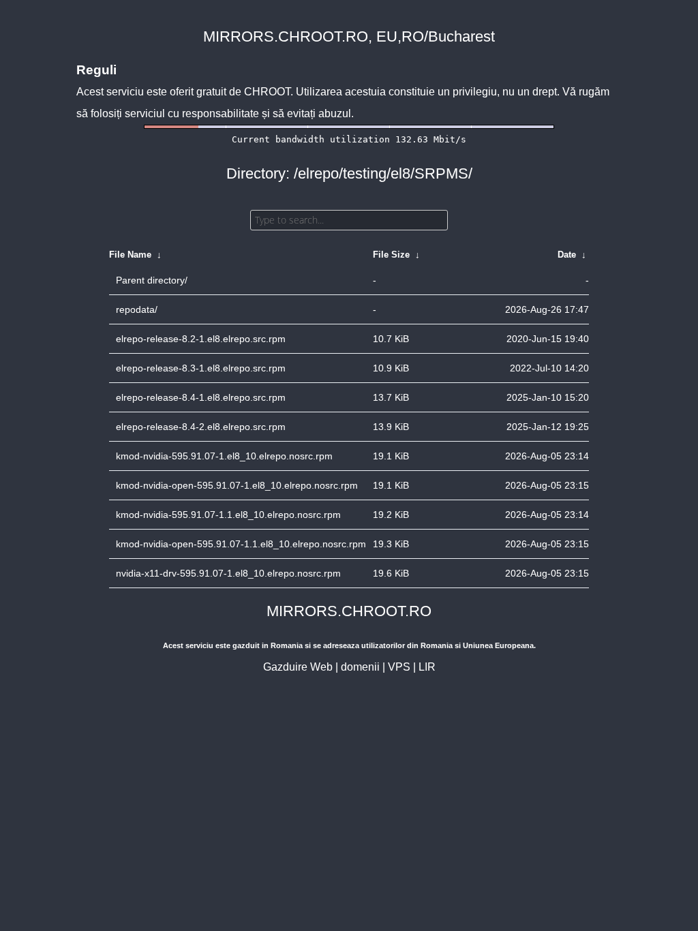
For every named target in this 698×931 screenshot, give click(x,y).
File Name (130, 254)
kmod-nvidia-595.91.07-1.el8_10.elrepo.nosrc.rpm (224, 456)
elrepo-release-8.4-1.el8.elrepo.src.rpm (201, 397)
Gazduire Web (298, 667)
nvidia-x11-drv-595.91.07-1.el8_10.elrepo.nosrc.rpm (228, 573)
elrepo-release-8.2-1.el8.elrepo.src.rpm (201, 338)
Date (567, 254)
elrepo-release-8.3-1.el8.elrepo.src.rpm (201, 368)
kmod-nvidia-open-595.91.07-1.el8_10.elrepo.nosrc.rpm (237, 485)
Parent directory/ (151, 280)
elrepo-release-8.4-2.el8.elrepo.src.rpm (201, 426)
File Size (391, 254)
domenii (360, 667)
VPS (399, 667)
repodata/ (136, 309)
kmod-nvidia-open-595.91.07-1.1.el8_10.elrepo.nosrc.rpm (241, 543)
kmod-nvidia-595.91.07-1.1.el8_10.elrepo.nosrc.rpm (228, 514)
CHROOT (267, 91)
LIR (427, 667)
